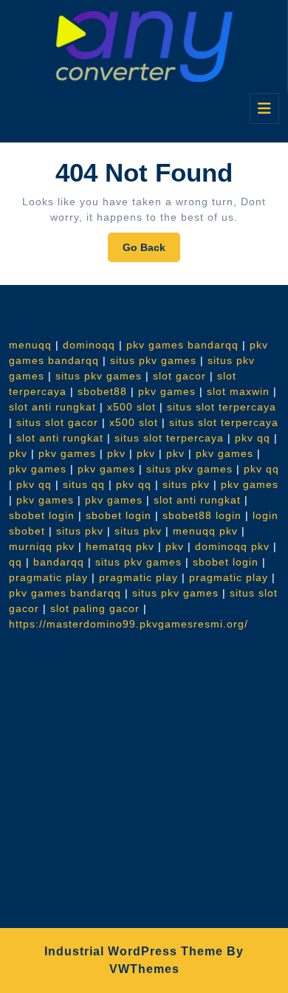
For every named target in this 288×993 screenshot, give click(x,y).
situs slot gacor (57, 422)
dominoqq (89, 345)
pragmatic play (48, 577)
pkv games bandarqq (182, 345)
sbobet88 (102, 391)
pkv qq (252, 438)
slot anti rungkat (52, 407)
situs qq (84, 484)
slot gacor (179, 376)
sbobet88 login (201, 515)
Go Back (151, 251)
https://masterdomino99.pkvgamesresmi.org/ (128, 624)
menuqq (30, 345)
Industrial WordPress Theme (133, 951)
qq (15, 562)
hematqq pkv (120, 546)
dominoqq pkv (232, 546)
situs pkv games (153, 360)
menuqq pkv (205, 531)
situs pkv (186, 484)
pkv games (167, 391)
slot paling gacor (95, 608)
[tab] (264, 108)
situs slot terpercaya (221, 407)
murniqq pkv (42, 546)
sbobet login (42, 515)
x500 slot (131, 407)
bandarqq (58, 562)
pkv (18, 453)
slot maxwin (238, 391)
